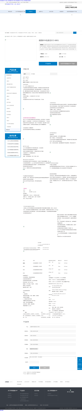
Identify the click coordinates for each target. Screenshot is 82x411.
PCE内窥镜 (41, 381)
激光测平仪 (9, 78)
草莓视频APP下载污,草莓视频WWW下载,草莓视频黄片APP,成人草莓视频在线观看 (15, 0)
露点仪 (8, 90)
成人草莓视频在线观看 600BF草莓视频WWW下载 (25, 397)
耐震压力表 (34, 381)
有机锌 (61, 381)
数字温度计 (9, 111)
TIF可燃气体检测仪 (10, 123)
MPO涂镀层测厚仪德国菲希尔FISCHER (25, 393)
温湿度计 (8, 108)
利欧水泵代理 (19, 381)
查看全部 (8, 129)
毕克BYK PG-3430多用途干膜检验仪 (33, 372)
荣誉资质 (36, 395)
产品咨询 (48, 63)
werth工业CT (26, 381)
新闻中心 (41, 11)
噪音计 (8, 117)
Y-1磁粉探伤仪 (23, 399)
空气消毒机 (55, 381)
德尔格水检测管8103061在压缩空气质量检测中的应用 (14, 152)
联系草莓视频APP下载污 (72, 2)
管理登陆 (70, 408)
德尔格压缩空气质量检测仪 (12, 93)
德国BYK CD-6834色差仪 (31, 373)
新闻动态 (9, 395)
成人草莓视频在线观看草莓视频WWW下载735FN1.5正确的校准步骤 (14, 149)
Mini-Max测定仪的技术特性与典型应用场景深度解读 (14, 146)
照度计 (8, 81)
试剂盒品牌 (19, 384)
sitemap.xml (74, 408)
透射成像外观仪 (10, 84)
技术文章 (51, 11)
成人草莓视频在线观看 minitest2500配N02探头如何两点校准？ (14, 155)
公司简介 (9, 393)
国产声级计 (9, 102)
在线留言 (65, 2)
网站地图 (1, 410)
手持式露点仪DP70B (24, 395)
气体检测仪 (9, 126)
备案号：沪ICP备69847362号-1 (40, 408)
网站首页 (10, 11)
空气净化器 (67, 381)
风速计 (8, 120)
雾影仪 (8, 96)
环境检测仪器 (19, 36)
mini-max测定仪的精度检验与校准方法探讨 (14, 140)
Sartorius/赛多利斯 (10, 105)
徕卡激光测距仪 (48, 381)
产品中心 (31, 11)
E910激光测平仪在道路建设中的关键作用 (14, 143)
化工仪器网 (66, 408)
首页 (11, 36)
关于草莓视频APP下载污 (20, 12)
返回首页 (61, 2)
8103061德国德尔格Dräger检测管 (25, 400)
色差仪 (24, 36)
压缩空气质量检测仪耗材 (11, 87)
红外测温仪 (9, 114)
